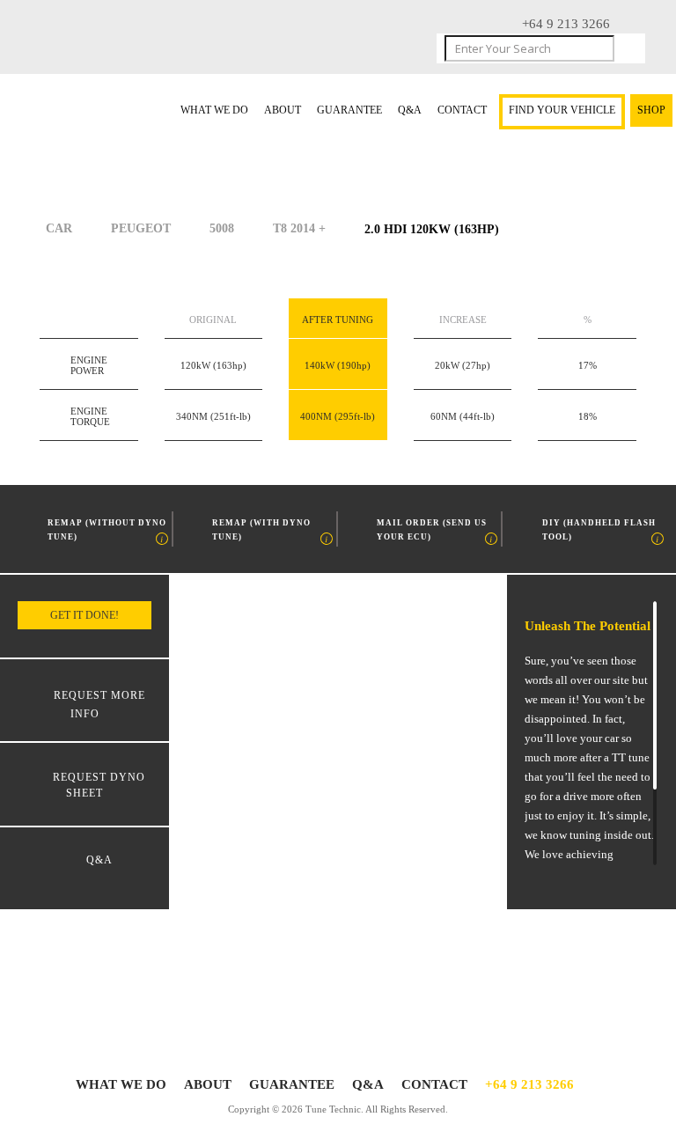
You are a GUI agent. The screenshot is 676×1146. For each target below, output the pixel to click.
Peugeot (141, 228)
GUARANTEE (349, 110)
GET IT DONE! (84, 615)
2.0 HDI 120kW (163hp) (431, 229)
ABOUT (282, 110)
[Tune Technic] (68, 109)
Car (59, 228)
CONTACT (462, 110)
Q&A (410, 110)
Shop (651, 110)
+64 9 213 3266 (529, 1084)
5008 (221, 228)
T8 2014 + (299, 228)
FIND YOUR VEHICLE (562, 110)
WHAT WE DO (214, 110)
